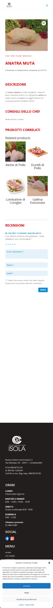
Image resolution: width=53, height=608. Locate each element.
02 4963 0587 (11, 525)
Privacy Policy (29, 605)
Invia (43, 290)
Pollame (19, 56)
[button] (49, 563)
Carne (12, 56)
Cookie (21, 605)
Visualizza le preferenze (26, 599)
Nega (26, 592)
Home (7, 56)
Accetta (26, 586)
